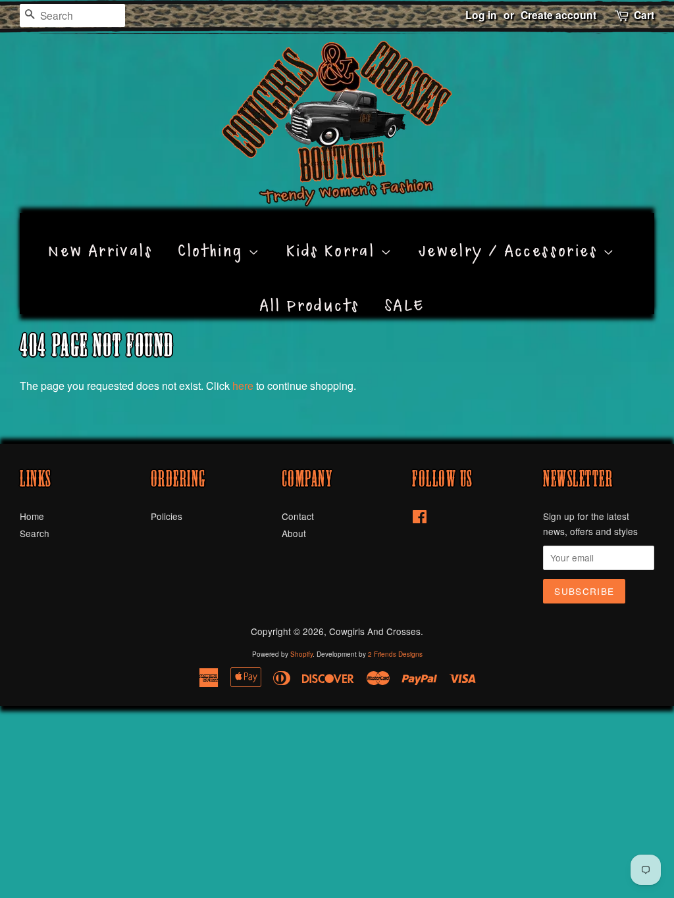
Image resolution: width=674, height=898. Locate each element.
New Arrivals (100, 236)
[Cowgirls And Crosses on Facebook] (419, 518)
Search (34, 533)
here (242, 385)
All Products (309, 290)
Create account (558, 14)
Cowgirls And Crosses (375, 631)
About (294, 533)
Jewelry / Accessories (511, 236)
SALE (405, 290)
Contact (298, 516)
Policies (166, 516)
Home (32, 516)
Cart (644, 14)
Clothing (213, 236)
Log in (481, 14)
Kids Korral (333, 236)
